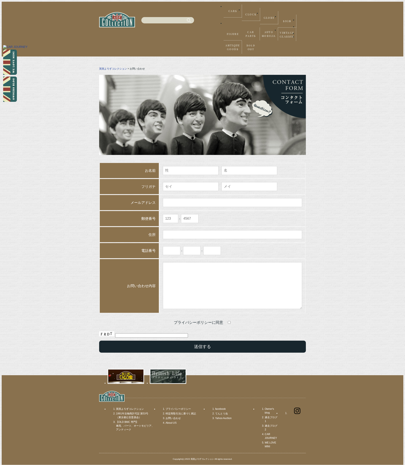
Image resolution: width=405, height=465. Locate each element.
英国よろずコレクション (113, 68)
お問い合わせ (173, 418)
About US (171, 422)
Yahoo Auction (223, 418)
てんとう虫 (221, 413)
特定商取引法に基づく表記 (181, 413)
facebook (220, 408)
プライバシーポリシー (178, 408)
